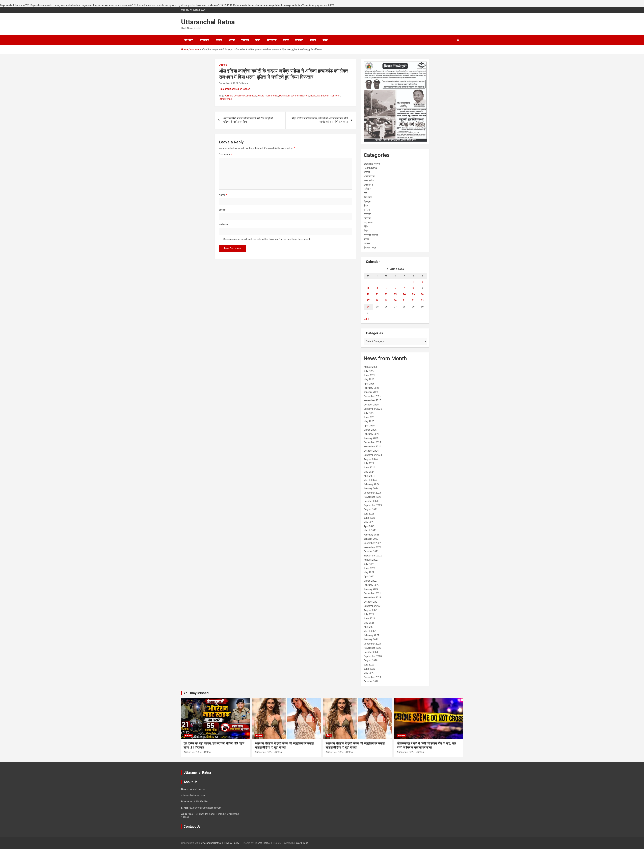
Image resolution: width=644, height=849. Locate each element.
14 (404, 294)
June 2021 (369, 618)
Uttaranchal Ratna (208, 22)
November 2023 (372, 496)
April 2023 (369, 526)
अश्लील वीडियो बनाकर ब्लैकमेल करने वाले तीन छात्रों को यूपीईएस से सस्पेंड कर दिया (248, 120)
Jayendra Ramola (300, 95)
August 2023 (371, 509)
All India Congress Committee (240, 95)
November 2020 (372, 647)
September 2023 (373, 505)
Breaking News (372, 163)
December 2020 (372, 643)
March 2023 (370, 530)
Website (223, 224)
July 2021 (369, 614)
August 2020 (371, 660)
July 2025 (369, 413)
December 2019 (372, 677)
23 (422, 300)
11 (377, 294)
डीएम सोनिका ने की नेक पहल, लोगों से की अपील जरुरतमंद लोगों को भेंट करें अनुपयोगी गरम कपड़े (320, 120)
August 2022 (371, 559)
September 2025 (373, 408)
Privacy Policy (231, 842)
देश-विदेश (188, 40)
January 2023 (371, 538)
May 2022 (369, 572)
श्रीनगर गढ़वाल (371, 235)
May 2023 (369, 522)
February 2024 (371, 484)
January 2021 (371, 639)
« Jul (366, 319)
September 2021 (373, 605)
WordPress (302, 842)
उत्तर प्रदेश (369, 180)
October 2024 (371, 450)
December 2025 (372, 396)
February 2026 (371, 387)
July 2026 (369, 371)
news (313, 95)
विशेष (366, 230)
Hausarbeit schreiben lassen (234, 88)
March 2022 (370, 580)
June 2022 (369, 568)
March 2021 (370, 631)
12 (386, 294)
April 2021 (369, 626)
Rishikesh (335, 95)
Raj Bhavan (323, 95)
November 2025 (372, 400)
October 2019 (371, 681)
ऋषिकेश (367, 188)
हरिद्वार (366, 239)
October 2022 (371, 551)
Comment (225, 154)
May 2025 (369, 421)
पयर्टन (286, 40)
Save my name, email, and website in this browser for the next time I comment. (266, 239)
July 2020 (369, 664)
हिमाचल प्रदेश (370, 247)
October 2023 (371, 501)
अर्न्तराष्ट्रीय (369, 176)
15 (413, 294)
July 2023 (369, 513)
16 (422, 294)
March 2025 (370, 429)
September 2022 (373, 555)
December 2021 (372, 593)
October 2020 (371, 652)
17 (368, 300)
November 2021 (372, 597)
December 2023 (372, 492)
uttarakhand (225, 99)
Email (223, 209)
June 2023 (369, 517)
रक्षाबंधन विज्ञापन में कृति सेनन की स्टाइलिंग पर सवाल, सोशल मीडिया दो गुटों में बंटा (284, 745)
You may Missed (196, 693)
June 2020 (369, 668)
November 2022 (372, 547)
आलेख (219, 40)
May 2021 (369, 622)
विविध (325, 40)
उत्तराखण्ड (204, 40)
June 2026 (369, 375)
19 (386, 300)
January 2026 (371, 392)
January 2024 (371, 488)
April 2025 (369, 425)
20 (395, 300)
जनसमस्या (271, 40)
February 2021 (371, 635)
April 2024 (369, 475)
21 (404, 300)
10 (368, 294)
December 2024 (372, 442)
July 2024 (369, 463)
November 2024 (372, 446)
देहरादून (367, 201)
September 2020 (373, 656)
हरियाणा (367, 243)
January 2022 (371, 589)
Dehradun (284, 95)
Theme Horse (262, 842)
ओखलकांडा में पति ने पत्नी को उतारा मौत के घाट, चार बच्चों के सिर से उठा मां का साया (426, 745)
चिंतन (257, 40)
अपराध (231, 40)
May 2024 (369, 471)
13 (395, 294)
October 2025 (371, 404)
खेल (365, 193)
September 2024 (373, 454)
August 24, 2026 (192, 752)
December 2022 (372, 543)
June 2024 (369, 467)
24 (368, 306)
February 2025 (371, 433)
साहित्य (313, 40)
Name (223, 194)
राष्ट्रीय (367, 218)
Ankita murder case (267, 95)
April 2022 (369, 576)
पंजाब (366, 205)
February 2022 (371, 584)
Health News (371, 167)
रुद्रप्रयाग (368, 222)
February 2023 (371, 534)
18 (377, 300)
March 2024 (370, 480)
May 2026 (369, 379)
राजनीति (245, 40)
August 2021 (371, 610)
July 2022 (369, 563)
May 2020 (369, 673)
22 (413, 300)
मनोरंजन (299, 40)
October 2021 (371, 601)
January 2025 (371, 438)
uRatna (244, 83)
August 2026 (371, 366)
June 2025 (369, 417)
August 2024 (371, 459)
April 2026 (369, 383)
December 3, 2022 (228, 83)
